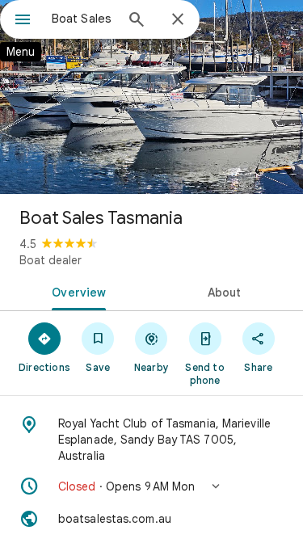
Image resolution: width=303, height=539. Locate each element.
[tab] (76, 291)
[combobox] (83, 18)
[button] (151, 486)
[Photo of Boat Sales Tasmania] (151, 97)
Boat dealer (50, 260)
